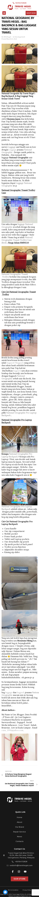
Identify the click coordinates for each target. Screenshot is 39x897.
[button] (4, 13)
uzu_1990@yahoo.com (12, 730)
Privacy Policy (27, 890)
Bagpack (20, 363)
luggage (8, 692)
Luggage (12, 150)
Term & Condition (13, 890)
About (19, 822)
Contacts (20, 841)
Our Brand (19, 827)
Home (19, 817)
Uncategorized (20, 37)
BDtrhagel (7, 37)
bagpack (10, 363)
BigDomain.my (26, 896)
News (19, 837)
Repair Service (19, 832)
